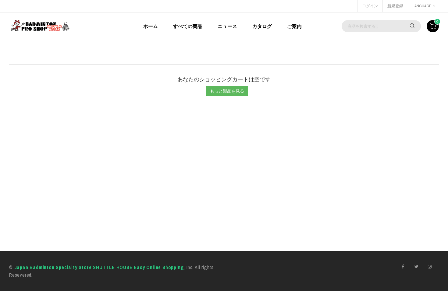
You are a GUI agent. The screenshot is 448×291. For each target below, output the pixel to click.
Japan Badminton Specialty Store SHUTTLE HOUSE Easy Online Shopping (99, 267)
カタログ (262, 26)
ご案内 (294, 26)
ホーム (150, 26)
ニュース (227, 26)
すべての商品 (187, 26)
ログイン (370, 6)
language (422, 6)
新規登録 (395, 6)
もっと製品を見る (227, 91)
